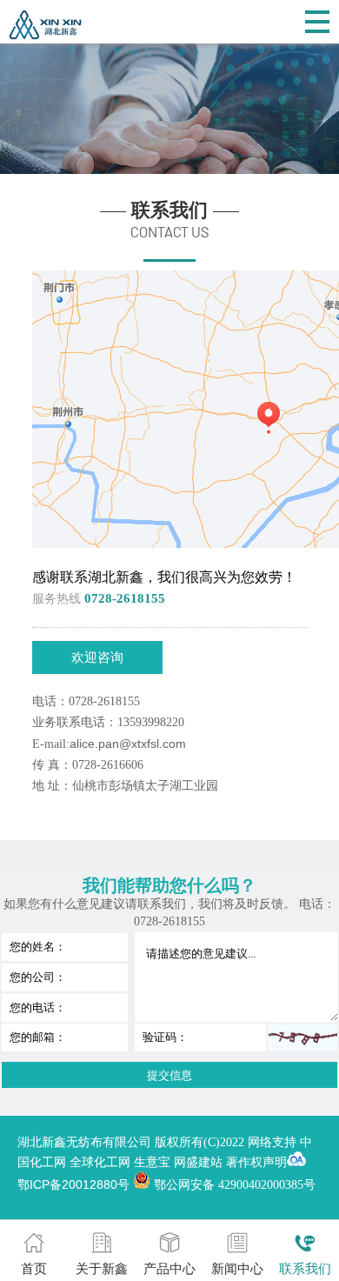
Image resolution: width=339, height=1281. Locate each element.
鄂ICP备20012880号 (73, 1184)
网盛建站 (198, 1162)
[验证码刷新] (302, 1037)
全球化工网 (100, 1162)
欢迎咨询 (97, 657)
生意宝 (152, 1162)
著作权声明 (256, 1162)
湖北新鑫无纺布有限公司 (86, 1142)
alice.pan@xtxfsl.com (128, 744)
